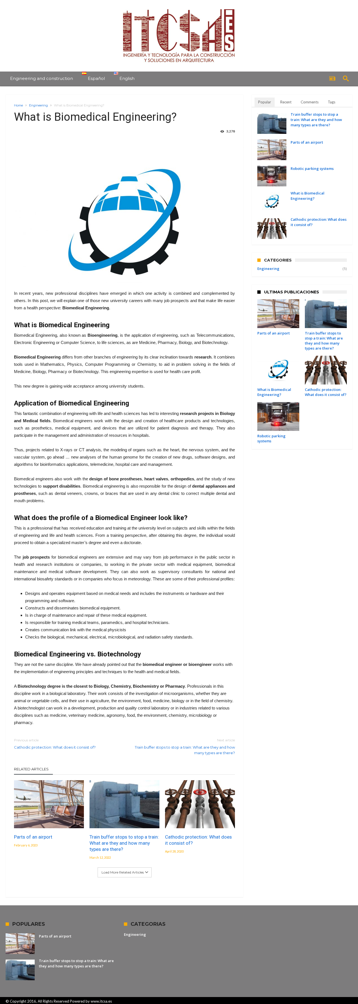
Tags (331, 102)
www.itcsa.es (101, 1001)
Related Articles (31, 769)
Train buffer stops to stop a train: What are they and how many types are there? (185, 746)
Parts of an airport (33, 837)
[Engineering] (179, 9)
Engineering (38, 105)
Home (18, 105)
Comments (310, 102)
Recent (285, 102)
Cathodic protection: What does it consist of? (55, 743)
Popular (264, 102)
